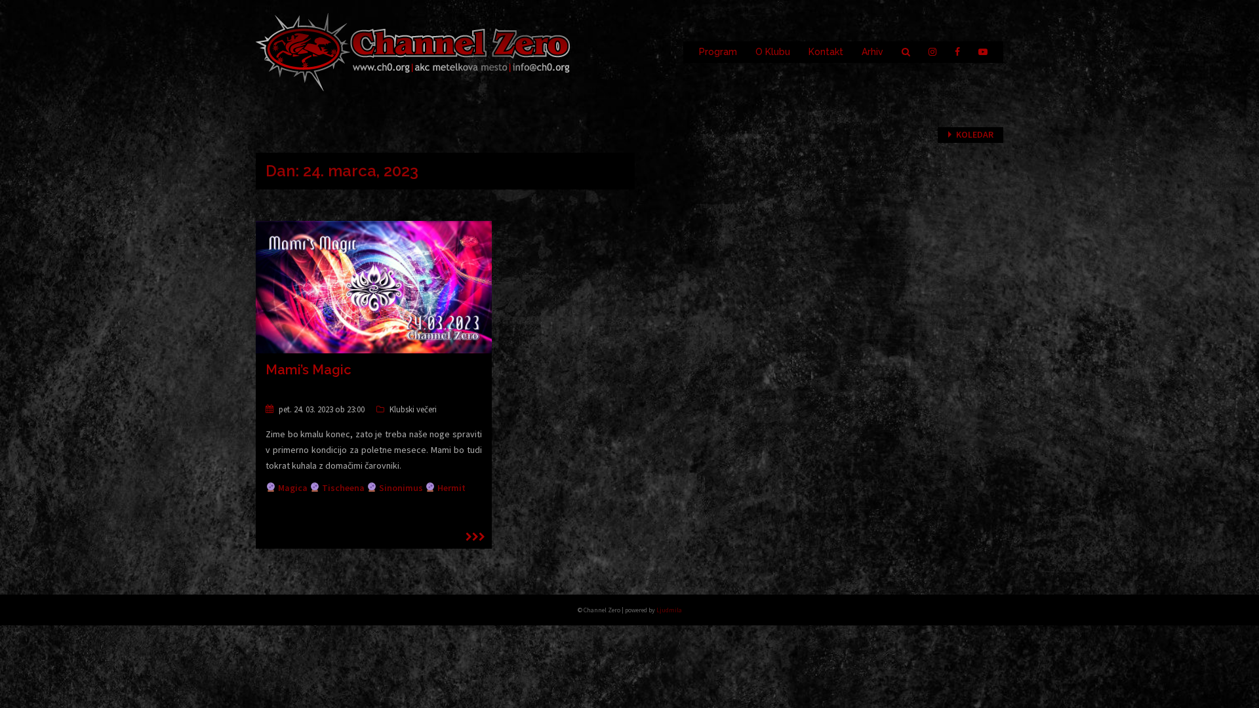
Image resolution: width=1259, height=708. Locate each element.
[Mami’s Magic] (374, 286)
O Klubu (772, 52)
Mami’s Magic (308, 370)
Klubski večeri (413, 409)
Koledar (974, 134)
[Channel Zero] (413, 51)
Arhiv (872, 52)
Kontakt (826, 52)
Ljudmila (669, 610)
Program (718, 52)
